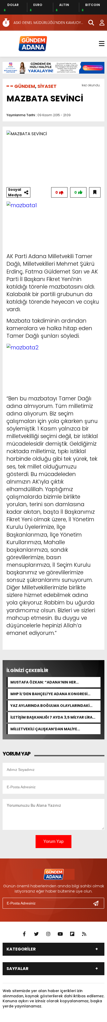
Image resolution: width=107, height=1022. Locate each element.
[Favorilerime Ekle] (95, 192)
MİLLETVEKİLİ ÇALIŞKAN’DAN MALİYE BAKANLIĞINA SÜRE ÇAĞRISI (43, 729)
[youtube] (60, 934)
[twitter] (36, 934)
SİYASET (47, 86)
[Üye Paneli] (99, 22)
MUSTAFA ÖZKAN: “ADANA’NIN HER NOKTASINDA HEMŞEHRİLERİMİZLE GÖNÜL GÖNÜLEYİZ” (48, 682)
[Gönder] (98, 903)
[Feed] (84, 934)
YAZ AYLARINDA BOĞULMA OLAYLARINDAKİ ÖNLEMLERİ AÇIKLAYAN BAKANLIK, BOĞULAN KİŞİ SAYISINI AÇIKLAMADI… (51, 705)
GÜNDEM (24, 86)
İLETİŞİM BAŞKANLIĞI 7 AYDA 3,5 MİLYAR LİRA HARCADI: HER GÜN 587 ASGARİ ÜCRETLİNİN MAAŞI (51, 717)
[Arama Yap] (89, 22)
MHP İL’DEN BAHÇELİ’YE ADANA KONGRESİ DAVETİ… (49, 693)
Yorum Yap (53, 841)
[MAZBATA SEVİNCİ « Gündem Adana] (32, 43)
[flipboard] (72, 934)
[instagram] (48, 934)
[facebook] (24, 934)
